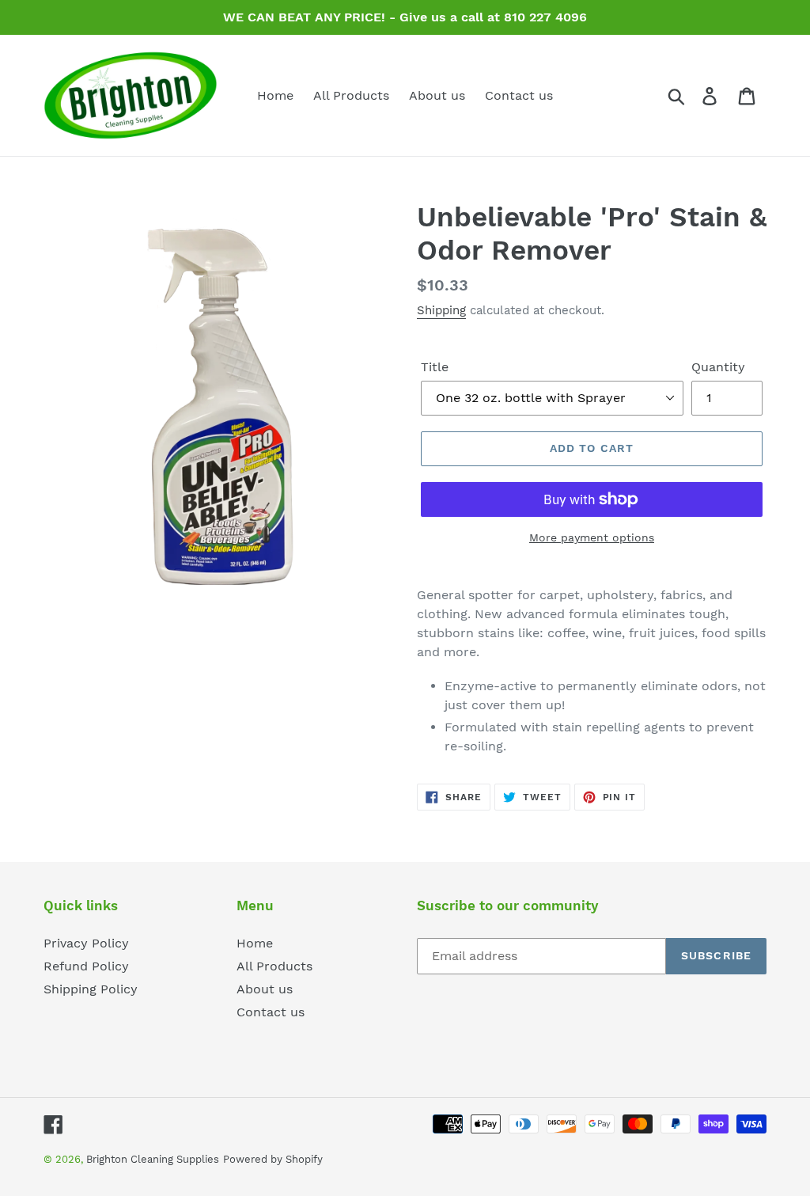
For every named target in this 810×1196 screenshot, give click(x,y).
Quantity (718, 366)
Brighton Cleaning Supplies (152, 1159)
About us (265, 989)
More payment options (591, 537)
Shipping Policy (91, 989)
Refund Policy (86, 966)
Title (435, 366)
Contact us (271, 1011)
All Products (274, 966)
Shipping (441, 310)
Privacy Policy (86, 943)
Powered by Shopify (273, 1159)
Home (255, 943)
